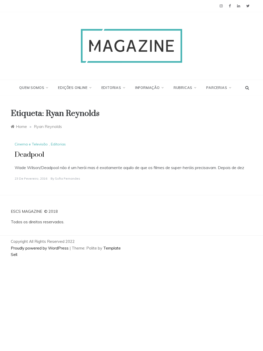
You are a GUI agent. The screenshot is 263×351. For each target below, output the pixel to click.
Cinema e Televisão (31, 144)
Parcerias (216, 88)
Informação (147, 88)
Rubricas (183, 88)
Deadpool (29, 155)
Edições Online (72, 88)
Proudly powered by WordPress (40, 248)
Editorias (111, 88)
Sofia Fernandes (67, 178)
